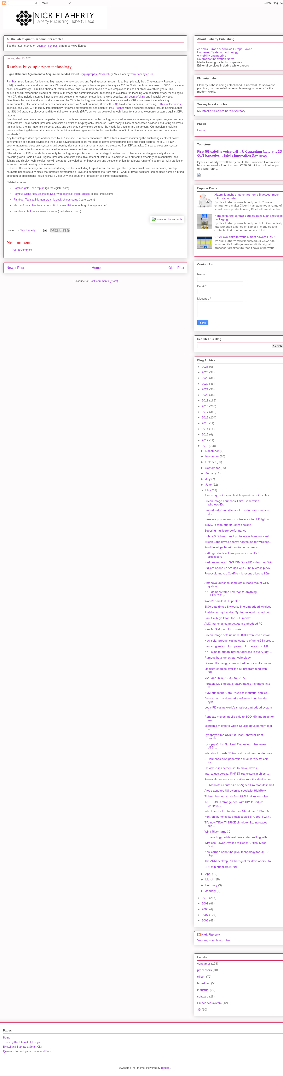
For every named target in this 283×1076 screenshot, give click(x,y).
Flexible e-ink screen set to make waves (230, 768)
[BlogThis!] (56, 230)
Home (96, 268)
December (212, 450)
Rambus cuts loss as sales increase (35, 211)
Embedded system (209, 1003)
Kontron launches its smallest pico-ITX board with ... (238, 816)
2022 (205, 383)
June (209, 484)
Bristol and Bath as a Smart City (22, 1046)
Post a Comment (22, 249)
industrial (203, 989)
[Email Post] (45, 230)
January (211, 890)
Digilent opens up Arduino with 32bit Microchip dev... (238, 567)
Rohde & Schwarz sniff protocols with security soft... (238, 536)
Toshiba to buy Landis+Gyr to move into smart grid (237, 612)
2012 (205, 440)
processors (204, 970)
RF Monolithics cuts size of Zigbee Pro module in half (239, 785)
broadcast (203, 983)
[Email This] (52, 230)
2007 (205, 914)
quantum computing (48, 45)
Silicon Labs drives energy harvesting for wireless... (238, 541)
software (202, 996)
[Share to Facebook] (64, 230)
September (213, 467)
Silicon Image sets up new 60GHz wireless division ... (239, 635)
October (211, 462)
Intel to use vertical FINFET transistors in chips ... (236, 773)
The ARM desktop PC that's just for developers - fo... (238, 861)
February (211, 885)
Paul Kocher (116, 107)
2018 (205, 406)
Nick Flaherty (210, 934)
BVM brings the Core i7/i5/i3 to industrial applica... (237, 692)
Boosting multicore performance (225, 530)
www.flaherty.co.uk (142, 74)
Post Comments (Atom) (103, 281)
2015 (205, 423)
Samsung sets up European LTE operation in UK (236, 646)
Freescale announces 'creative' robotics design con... (239, 779)
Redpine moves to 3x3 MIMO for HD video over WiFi (238, 562)
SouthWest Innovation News (215, 58)
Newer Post (15, 268)
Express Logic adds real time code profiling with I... (237, 837)
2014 (205, 428)
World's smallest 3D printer (222, 601)
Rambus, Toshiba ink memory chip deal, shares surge (45, 199)
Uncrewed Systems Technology (217, 52)
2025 (205, 366)
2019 (205, 400)
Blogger (165, 1067)
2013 (205, 434)
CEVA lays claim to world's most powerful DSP (244, 236)
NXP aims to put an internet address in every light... (238, 651)
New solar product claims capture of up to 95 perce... (239, 640)
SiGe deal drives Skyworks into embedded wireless (237, 606)
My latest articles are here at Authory (221, 110)
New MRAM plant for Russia (222, 629)
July (208, 479)
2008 (205, 909)
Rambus (12, 81)
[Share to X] (60, 230)
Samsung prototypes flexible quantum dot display (236, 495)
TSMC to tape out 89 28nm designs (227, 524)
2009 (205, 903)
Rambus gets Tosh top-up (28, 188)
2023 (205, 378)
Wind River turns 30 (217, 831)
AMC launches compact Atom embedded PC (233, 623)
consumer (203, 963)
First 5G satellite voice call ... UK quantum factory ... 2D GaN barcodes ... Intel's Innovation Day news (239, 153)
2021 (205, 389)
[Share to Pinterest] (68, 230)
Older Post (176, 268)
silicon (201, 976)
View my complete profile (213, 940)
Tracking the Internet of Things (21, 1042)
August (210, 473)
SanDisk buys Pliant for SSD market (227, 618)
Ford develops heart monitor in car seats (231, 547)
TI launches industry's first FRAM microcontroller (236, 796)
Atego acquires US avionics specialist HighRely (235, 790)
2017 (205, 411)
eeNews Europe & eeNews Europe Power (224, 49)
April (208, 873)
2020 (205, 395)
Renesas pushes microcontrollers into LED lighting (237, 519)
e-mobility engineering (211, 55)
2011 (205, 445)
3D (199, 1009)
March (209, 879)
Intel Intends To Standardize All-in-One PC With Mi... (238, 811)
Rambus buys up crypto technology (227, 657)
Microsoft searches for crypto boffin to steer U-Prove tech (48, 205)
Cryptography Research (95, 74)
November (212, 456)
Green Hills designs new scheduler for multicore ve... (238, 663)
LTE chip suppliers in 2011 (221, 866)
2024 (205, 372)
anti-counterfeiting (134, 96)
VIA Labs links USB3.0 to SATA (224, 677)
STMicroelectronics (169, 104)
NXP (115, 104)
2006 (205, 920)
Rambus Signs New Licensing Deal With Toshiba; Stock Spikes (51, 193)
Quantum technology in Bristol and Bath (27, 1051)
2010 (205, 897)
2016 (205, 417)
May (208, 490)
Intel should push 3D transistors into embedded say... (239, 753)
